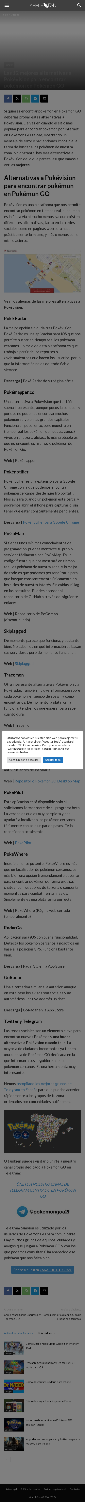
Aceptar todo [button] (53, 759)
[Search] (79, 5)
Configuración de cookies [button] (23, 759)
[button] (6, 5)
